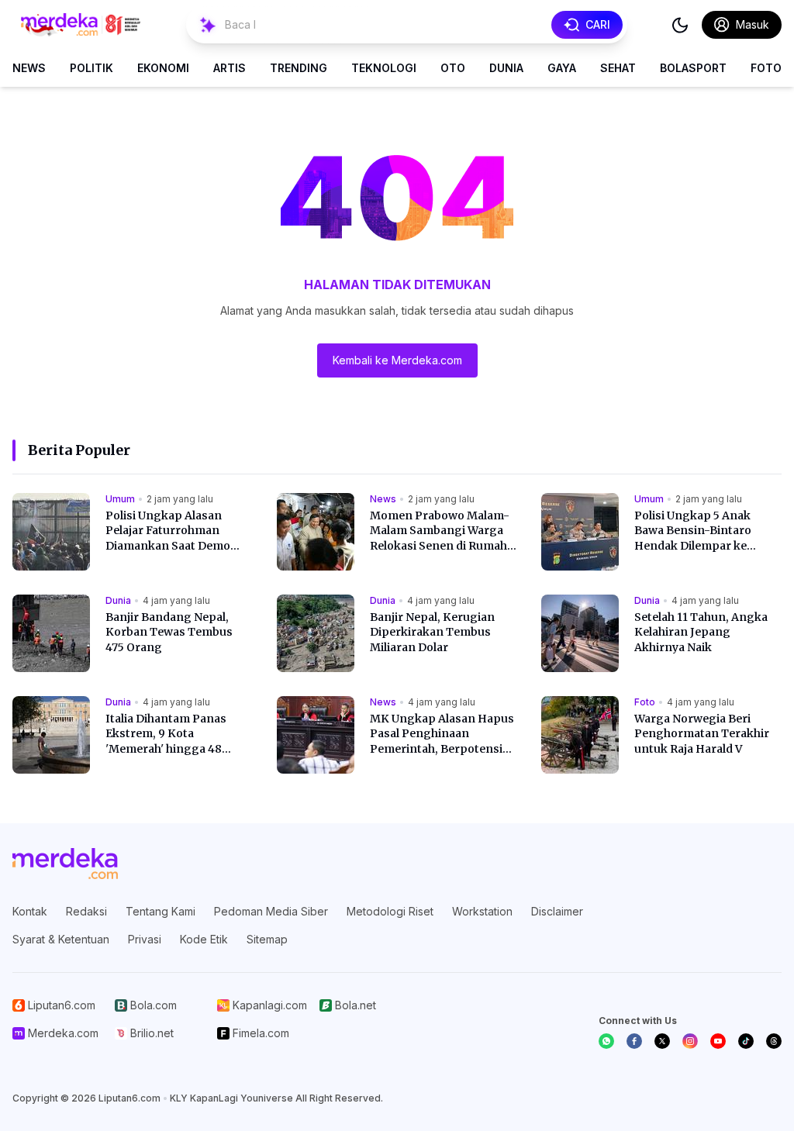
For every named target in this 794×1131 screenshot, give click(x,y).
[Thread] (774, 1041)
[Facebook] (634, 1041)
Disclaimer (557, 911)
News (29, 67)
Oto (452, 67)
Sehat (618, 67)
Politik (91, 67)
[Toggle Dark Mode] (680, 25)
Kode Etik (204, 939)
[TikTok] (746, 1041)
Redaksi (86, 911)
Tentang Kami (160, 911)
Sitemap (267, 939)
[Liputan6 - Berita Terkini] (65, 863)
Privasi (144, 939)
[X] (662, 1041)
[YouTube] (718, 1041)
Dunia (506, 67)
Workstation (482, 911)
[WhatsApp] (606, 1041)
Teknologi (383, 67)
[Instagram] (690, 1041)
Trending (298, 67)
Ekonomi (163, 67)
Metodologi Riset (390, 911)
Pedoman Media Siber (271, 911)
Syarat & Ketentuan (60, 939)
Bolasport (693, 67)
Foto (766, 67)
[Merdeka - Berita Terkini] (80, 24)
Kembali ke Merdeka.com (397, 360)
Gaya (561, 67)
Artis (229, 67)
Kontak (29, 911)
